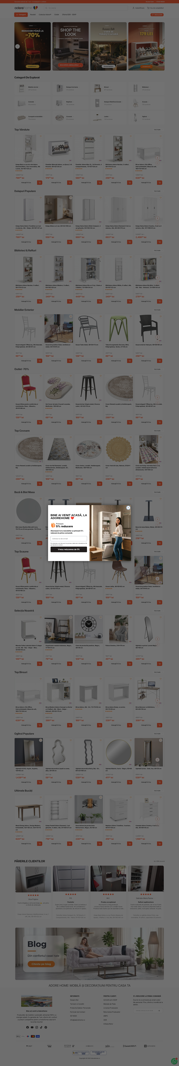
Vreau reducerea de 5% (69, 549)
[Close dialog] (128, 508)
